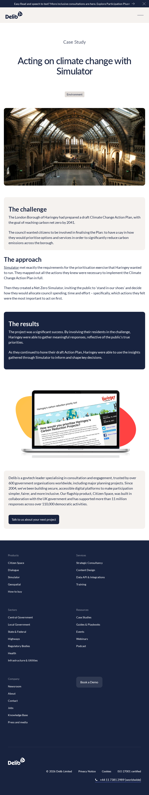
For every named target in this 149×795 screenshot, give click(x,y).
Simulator (11, 267)
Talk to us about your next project (34, 519)
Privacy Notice (87, 771)
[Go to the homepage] (16, 761)
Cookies (106, 771)
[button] (144, 3)
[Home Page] (14, 15)
